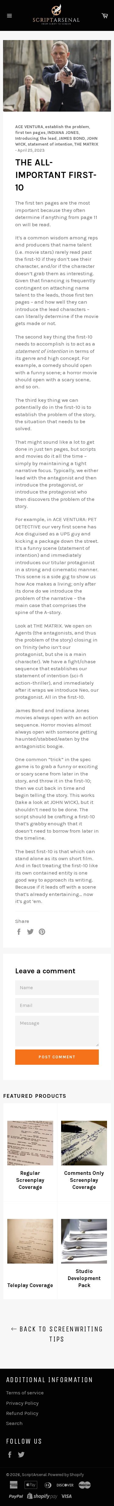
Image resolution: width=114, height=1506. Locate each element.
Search (14, 1423)
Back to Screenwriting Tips (60, 1334)
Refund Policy (22, 1413)
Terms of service (25, 1392)
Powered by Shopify (66, 1474)
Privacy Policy (22, 1403)
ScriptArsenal (34, 1474)
